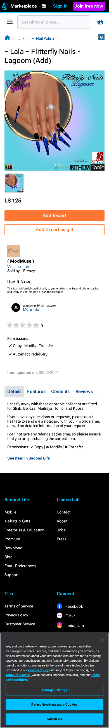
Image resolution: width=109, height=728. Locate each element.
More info (31, 309)
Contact (63, 512)
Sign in (60, 6)
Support (11, 574)
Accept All (54, 718)
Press (62, 539)
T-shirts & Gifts (17, 521)
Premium (12, 539)
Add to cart (54, 215)
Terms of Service (18, 606)
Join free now (89, 6)
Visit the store (18, 266)
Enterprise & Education (24, 530)
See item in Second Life (28, 458)
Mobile (10, 512)
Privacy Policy (16, 615)
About (62, 521)
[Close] (102, 640)
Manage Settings (54, 690)
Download (13, 548)
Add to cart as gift (55, 229)
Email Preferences (20, 566)
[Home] (7, 38)
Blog (8, 557)
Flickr (70, 616)
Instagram (74, 625)
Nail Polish (45, 38)
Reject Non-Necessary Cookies (54, 704)
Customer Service (19, 624)
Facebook (74, 606)
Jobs (61, 530)
